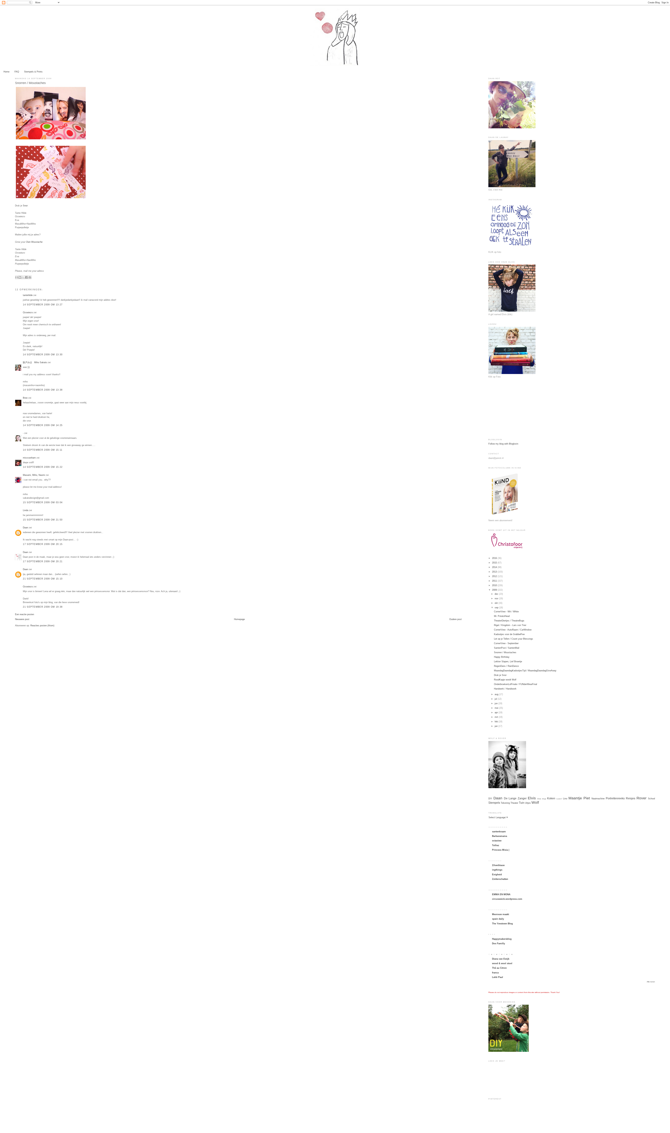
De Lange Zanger (515, 798)
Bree (25, 398)
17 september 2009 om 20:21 (42, 561)
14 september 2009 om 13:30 (42, 354)
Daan (26, 527)
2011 (495, 581)
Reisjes (630, 798)
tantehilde (28, 295)
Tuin (521, 802)
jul (496, 699)
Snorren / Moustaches (505, 652)
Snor (25, 205)
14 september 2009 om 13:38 (42, 389)
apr (496, 712)
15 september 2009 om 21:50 (42, 519)
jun (496, 703)
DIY (490, 798)
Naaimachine (598, 798)
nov (497, 598)
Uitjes (528, 803)
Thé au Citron (499, 968)
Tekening (505, 803)
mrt (497, 717)
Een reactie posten (24, 614)
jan (496, 726)
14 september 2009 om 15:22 (42, 467)
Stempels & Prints (33, 71)
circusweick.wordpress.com (507, 899)
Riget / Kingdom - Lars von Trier (510, 625)
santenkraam (499, 831)
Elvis (532, 798)
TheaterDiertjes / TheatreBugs (509, 620)
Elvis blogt (541, 799)
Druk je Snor (500, 675)
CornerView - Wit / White (506, 611)
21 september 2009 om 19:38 (42, 607)
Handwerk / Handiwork (505, 688)
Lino (565, 798)
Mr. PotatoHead (502, 616)
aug (497, 694)
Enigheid (497, 874)
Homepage (239, 619)
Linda (25, 510)
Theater (514, 803)
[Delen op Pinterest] (30, 277)
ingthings (497, 869)
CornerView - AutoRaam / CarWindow (512, 629)
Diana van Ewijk (500, 959)
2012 (495, 576)
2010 (495, 585)
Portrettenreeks (615, 798)
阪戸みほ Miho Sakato (35, 362)
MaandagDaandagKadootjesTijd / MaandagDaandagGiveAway (525, 670)
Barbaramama (499, 836)
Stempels (494, 802)
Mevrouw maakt (500, 914)
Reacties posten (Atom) (42, 625)
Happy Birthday (501, 657)
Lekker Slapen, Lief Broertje (508, 661)
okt (496, 603)
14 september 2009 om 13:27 (42, 304)
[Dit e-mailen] (16, 277)
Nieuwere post (22, 619)
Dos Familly (498, 943)
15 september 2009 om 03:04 (42, 502)
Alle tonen (651, 982)
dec (497, 594)
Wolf (535, 802)
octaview (496, 840)
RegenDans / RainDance (506, 666)
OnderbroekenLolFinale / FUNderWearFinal (515, 684)
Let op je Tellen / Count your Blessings (513, 638)
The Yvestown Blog (502, 923)
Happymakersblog (502, 939)
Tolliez (495, 845)
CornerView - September (506, 643)
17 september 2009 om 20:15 (42, 544)
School (651, 798)
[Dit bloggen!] (20, 277)
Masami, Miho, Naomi (34, 475)
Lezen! (559, 799)
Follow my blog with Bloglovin (503, 443)
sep (497, 607)
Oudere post (455, 619)
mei (497, 708)
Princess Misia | (500, 850)
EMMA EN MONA (501, 894)
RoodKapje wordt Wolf (505, 679)
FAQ (16, 71)
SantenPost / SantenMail (506, 648)
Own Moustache (34, 242)
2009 (495, 590)
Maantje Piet (579, 798)
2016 (495, 558)
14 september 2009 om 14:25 (42, 425)
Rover (641, 798)
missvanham (29, 457)
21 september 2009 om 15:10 (42, 578)
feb (496, 721)
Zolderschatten (500, 879)
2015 (495, 562)
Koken (551, 798)
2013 (495, 571)
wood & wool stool (502, 963)
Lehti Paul (497, 977)
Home (6, 71)
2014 (495, 567)
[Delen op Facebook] (26, 277)
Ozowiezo (28, 312)
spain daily (498, 919)
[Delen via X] (23, 277)
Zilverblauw (498, 865)
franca (495, 972)
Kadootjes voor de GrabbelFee (509, 634)
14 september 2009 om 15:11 (42, 450)
